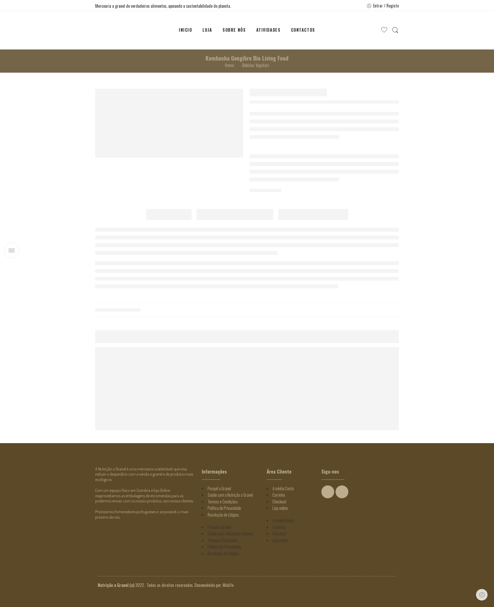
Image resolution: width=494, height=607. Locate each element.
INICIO (185, 30)
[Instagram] (342, 491)
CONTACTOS (303, 30)
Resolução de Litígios (223, 515)
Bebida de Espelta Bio (431, 388)
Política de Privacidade (224, 508)
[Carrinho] (374, 30)
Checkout (279, 502)
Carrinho (278, 495)
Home (229, 65)
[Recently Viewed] (482, 595)
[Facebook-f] (327, 491)
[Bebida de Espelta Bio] (431, 365)
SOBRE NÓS (234, 30)
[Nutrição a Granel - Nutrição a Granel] (121, 30)
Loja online (280, 508)
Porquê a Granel (219, 488)
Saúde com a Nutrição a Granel (230, 495)
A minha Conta (283, 488)
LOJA (207, 30)
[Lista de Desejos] (435, 376)
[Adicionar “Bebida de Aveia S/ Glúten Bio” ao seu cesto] (472, 392)
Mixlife (228, 585)
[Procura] (395, 30)
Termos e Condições (223, 502)
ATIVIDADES (268, 30)
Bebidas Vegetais (255, 65)
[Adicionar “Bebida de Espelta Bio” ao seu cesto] (425, 376)
